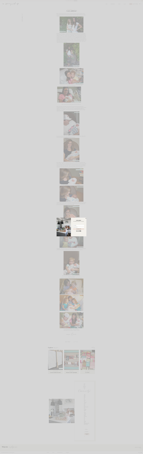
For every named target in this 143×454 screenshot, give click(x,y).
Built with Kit (78, 231)
